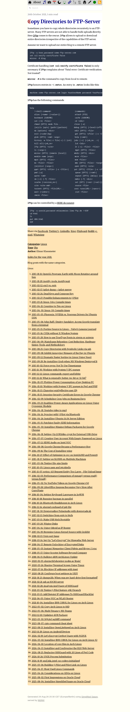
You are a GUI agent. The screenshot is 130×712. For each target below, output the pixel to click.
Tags (30, 247)
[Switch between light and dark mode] (59, 2)
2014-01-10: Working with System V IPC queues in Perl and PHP (65, 386)
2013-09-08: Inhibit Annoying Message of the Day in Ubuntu (63, 353)
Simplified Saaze (89, 696)
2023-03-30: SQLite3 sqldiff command (51, 619)
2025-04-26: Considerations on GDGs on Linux (56, 673)
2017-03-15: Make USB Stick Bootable (51, 519)
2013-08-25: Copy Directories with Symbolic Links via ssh (61, 349)
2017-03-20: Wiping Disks (45, 523)
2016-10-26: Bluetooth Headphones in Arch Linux (57, 503)
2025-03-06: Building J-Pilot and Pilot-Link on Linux (59, 665)
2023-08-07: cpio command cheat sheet (52, 623)
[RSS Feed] (99, 2)
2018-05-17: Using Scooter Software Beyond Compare (59, 552)
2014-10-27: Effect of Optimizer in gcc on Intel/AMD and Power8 (65, 455)
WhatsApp (38, 234)
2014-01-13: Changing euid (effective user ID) (54, 390)
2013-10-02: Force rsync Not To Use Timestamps (56, 365)
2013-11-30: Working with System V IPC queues (56, 369)
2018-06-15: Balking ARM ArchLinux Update (54, 557)
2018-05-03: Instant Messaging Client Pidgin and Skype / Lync (64, 548)
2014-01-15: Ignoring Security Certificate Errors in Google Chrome (66, 394)
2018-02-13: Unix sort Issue (45, 536)
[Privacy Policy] (84, 2)
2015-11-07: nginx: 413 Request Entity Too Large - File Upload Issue (66, 471)
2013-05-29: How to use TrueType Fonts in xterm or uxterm (63, 337)
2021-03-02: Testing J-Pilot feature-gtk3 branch (56, 590)
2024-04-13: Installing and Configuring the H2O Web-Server (63, 648)
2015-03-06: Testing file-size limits (50, 463)
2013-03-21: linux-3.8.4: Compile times (51, 302)
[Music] (44, 2)
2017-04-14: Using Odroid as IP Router (51, 528)
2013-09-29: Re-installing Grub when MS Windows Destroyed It (64, 361)
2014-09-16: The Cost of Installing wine (52, 451)
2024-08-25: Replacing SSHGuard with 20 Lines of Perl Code (63, 652)
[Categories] (79, 2)
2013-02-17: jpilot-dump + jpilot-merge (52, 289)
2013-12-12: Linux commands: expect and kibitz (56, 374)
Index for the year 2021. (40, 257)
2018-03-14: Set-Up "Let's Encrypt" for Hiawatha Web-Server (63, 540)
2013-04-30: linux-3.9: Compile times (51, 310)
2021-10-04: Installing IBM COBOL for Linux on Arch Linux (62, 602)
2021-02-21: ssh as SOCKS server (48, 582)
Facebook (43, 231)
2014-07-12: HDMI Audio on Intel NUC (51, 442)
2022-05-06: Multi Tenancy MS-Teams (52, 611)
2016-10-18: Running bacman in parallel (52, 498)
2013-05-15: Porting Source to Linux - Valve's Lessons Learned (64, 329)
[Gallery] (49, 2)
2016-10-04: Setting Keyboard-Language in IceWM (58, 494)
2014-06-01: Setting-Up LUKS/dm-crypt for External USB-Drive (64, 434)
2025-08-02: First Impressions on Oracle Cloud (56, 677)
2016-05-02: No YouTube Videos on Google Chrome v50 (60, 483)
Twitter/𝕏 (54, 231)
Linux (44, 244)
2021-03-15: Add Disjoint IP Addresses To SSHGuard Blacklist (63, 594)
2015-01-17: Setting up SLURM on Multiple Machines (59, 459)
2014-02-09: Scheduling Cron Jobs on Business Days (59, 399)
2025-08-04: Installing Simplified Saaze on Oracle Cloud (61, 681)
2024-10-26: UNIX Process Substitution (52, 656)
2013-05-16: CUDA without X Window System (55, 333)
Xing (73, 231)
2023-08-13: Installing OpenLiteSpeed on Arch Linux (59, 627)
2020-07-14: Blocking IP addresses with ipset (55, 569)
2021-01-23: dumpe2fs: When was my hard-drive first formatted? (65, 577)
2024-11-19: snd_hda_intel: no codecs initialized (56, 661)
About (37, 2)
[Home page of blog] (30, 2)
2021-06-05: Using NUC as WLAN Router (52, 598)
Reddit (91, 231)
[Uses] (64, 2)
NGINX (41, 700)
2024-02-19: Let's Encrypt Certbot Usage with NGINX (59, 636)
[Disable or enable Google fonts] (89, 2)
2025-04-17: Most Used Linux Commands (53, 669)
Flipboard (82, 231)
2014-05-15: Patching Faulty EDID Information (56, 422)
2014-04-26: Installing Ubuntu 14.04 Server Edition (58, 418)
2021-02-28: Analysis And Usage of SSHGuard (55, 586)
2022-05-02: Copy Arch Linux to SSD (50, 606)
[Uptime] (94, 2)
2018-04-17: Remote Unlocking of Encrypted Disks (58, 544)
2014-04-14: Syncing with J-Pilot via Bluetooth (56, 414)
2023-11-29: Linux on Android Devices (51, 631)
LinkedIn (65, 231)
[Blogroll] (69, 2)
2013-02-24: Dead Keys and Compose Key (53, 293)
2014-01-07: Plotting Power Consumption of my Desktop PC (63, 382)
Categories (34, 244)
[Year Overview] (54, 2)
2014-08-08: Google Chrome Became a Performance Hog (61, 446)
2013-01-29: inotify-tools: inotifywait (51, 281)
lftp (36, 247)
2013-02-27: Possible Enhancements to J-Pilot (55, 298)
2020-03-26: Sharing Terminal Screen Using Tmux (58, 565)
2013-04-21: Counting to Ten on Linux (51, 306)
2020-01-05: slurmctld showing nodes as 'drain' (56, 561)
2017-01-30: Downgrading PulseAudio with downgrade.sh (61, 511)
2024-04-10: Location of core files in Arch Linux (57, 644)
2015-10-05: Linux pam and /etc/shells (51, 467)
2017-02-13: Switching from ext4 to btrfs (52, 515)
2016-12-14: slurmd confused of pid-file (51, 507)
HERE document (65, 203)
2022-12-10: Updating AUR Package (50, 615)
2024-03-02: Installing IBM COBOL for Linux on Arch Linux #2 (64, 640)
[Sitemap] (74, 2)
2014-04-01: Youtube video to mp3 (49, 410)
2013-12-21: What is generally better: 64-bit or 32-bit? (59, 378)
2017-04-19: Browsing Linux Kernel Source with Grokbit (61, 532)
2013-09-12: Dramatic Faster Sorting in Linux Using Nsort (62, 357)
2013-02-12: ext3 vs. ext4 (44, 285)
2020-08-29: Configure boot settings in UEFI (55, 573)
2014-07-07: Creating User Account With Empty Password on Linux (67, 438)
